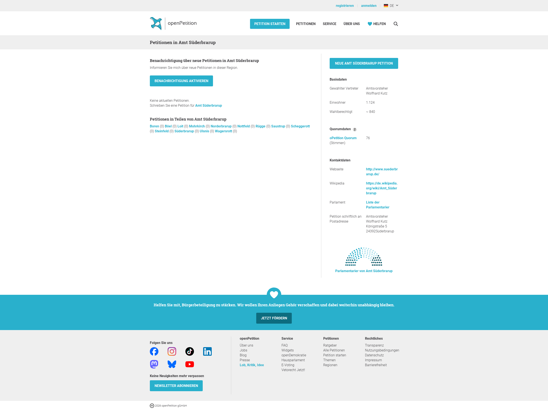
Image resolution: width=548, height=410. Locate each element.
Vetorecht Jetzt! (293, 370)
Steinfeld (162, 131)
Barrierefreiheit (376, 365)
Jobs (243, 350)
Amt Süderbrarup (208, 105)
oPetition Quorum (343, 138)
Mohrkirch (197, 126)
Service (329, 24)
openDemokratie (293, 355)
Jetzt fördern (274, 318)
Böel (169, 126)
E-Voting (287, 365)
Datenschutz (374, 355)
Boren (155, 126)
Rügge (261, 126)
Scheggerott (300, 126)
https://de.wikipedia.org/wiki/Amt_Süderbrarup (382, 188)
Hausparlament (293, 360)
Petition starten (269, 24)
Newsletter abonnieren (176, 386)
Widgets (287, 350)
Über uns (246, 345)
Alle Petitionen (334, 350)
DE (391, 6)
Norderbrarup (221, 126)
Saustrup (278, 126)
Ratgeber (330, 345)
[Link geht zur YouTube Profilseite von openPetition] (189, 364)
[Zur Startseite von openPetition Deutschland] (174, 23)
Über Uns (352, 24)
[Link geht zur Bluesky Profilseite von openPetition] (172, 364)
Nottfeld (244, 126)
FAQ (284, 345)
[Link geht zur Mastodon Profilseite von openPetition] (154, 364)
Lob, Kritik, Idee (252, 365)
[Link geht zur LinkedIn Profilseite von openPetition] (207, 351)
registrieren (345, 6)
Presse (245, 360)
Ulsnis (205, 131)
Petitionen (306, 24)
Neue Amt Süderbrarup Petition (364, 63)
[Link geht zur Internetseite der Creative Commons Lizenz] (152, 405)
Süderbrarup (184, 131)
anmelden (369, 6)
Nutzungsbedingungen (382, 350)
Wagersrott (224, 131)
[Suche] (395, 23)
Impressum (373, 360)
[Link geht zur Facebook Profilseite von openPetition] (154, 351)
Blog (243, 355)
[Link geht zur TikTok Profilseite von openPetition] (189, 351)
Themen (329, 360)
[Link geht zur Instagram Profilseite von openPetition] (172, 351)
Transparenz (374, 345)
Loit (180, 126)
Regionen (330, 365)
